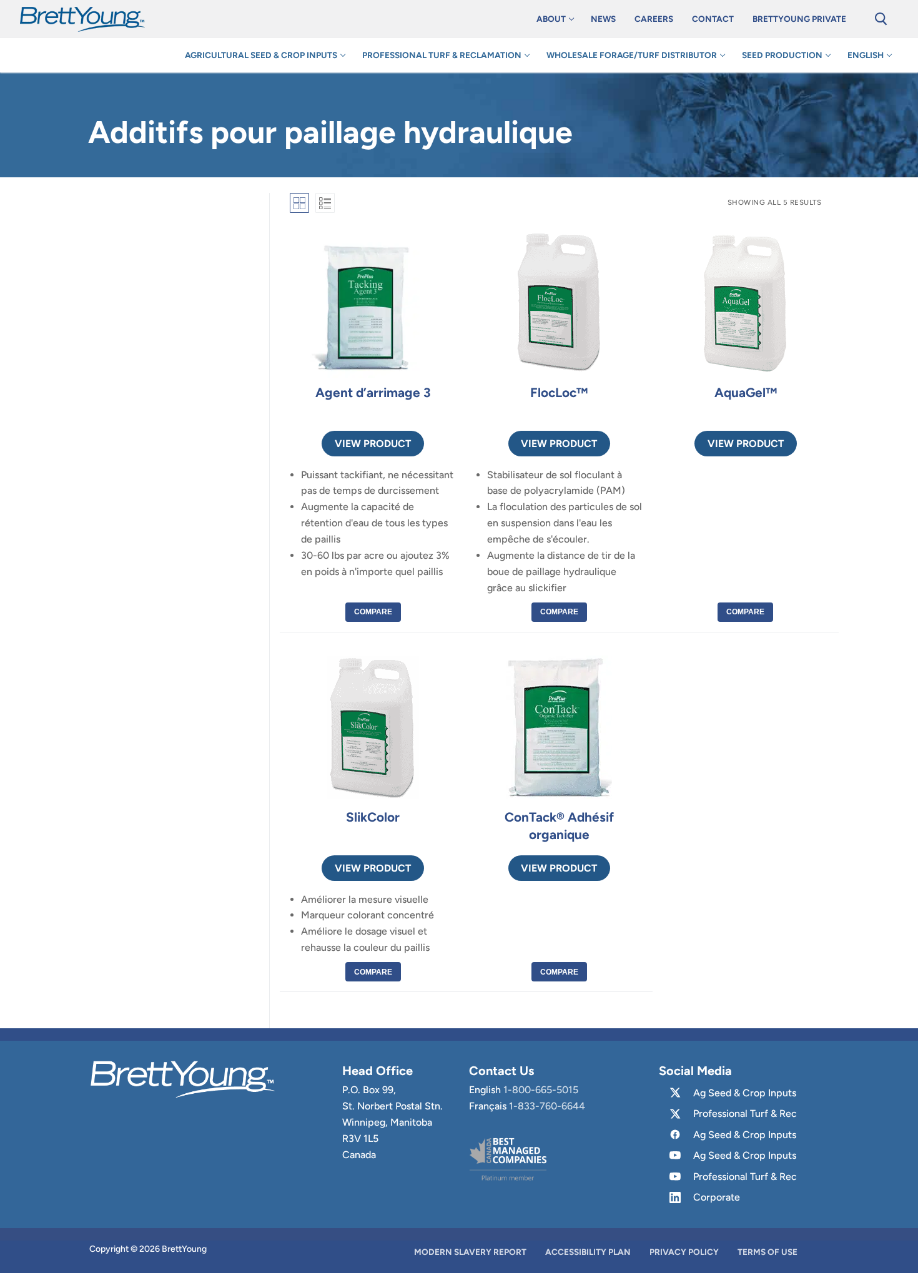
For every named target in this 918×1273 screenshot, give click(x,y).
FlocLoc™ (559, 392)
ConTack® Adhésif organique (559, 825)
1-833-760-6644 (547, 1106)
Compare (373, 611)
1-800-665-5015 (540, 1090)
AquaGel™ (745, 392)
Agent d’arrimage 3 (373, 392)
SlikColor (373, 817)
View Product (373, 444)
